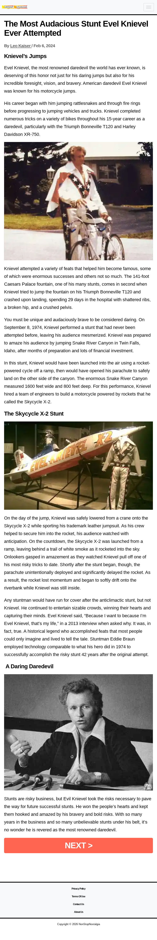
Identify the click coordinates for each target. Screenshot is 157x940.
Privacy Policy (78, 888)
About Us (78, 912)
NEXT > (78, 845)
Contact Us (78, 904)
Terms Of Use (78, 896)
